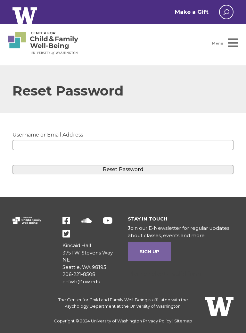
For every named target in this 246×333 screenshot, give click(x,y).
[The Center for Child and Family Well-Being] (43, 43)
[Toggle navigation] (223, 43)
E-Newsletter (165, 228)
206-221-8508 (78, 274)
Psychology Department (90, 306)
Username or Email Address (47, 135)
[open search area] (226, 12)
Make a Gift (192, 12)
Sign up (149, 251)
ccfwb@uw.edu (81, 282)
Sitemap (183, 320)
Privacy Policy (157, 320)
